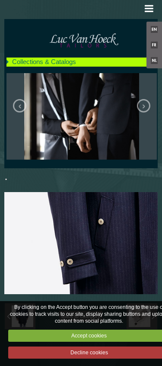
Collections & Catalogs (44, 61)
